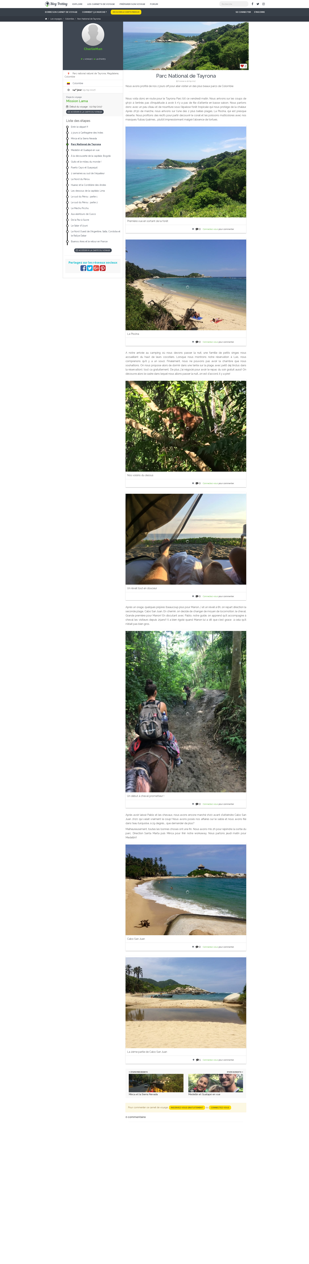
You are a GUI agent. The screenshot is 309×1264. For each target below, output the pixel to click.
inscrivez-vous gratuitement (187, 1107)
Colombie (78, 83)
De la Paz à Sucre (80, 220)
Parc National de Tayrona (86, 144)
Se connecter (243, 12)
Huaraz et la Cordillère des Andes (88, 185)
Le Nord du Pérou (80, 179)
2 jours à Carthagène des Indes (87, 132)
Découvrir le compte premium (126, 12)
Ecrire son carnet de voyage (61, 12)
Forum (154, 4)
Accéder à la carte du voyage (86, 112)
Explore (77, 4)
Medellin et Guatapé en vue (204, 1094)
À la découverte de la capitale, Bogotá (91, 156)
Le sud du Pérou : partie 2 (84, 202)
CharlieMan (93, 49)
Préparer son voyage (132, 4)
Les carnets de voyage (101, 4)
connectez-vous (220, 1107)
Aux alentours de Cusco (83, 214)
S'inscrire (259, 12)
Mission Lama (77, 101)
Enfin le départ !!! (79, 127)
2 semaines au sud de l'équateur (88, 173)
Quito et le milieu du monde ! (86, 161)
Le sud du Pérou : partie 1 (84, 196)
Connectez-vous (210, 229)
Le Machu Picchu (80, 208)
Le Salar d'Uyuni (79, 225)
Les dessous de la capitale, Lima (88, 190)
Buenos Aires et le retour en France (89, 241)
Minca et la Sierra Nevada (143, 1094)
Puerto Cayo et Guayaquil (84, 167)
